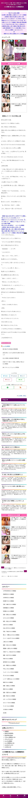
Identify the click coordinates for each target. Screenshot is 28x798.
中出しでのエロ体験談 (8, 668)
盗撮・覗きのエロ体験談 (9, 695)
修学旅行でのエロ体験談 (9, 662)
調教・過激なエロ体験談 (9, 685)
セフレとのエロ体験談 (8, 618)
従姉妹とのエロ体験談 (8, 611)
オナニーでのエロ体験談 (9, 702)
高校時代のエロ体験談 (8, 594)
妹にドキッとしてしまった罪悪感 (11, 367)
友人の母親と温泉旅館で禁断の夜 (11, 358)
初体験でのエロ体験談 (8, 601)
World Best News (9, 735)
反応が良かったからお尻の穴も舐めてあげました (13, 353)
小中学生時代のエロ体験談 (9, 590)
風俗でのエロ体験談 (8, 689)
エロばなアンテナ (9, 745)
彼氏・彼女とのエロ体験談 (9, 621)
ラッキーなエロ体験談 (8, 706)
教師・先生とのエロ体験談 (9, 645)
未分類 (4, 712)
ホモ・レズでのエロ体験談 (9, 699)
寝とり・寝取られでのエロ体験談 (11, 634)
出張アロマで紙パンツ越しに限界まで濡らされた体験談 (13, 362)
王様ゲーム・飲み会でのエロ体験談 (11, 651)
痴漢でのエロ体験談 (8, 682)
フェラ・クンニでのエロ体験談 (10, 672)
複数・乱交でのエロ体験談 (9, 655)
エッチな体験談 (6, 346)
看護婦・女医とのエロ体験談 (10, 648)
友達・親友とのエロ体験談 (9, 614)
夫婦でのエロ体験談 (8, 624)
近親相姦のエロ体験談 (8, 607)
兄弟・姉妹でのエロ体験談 (9, 604)
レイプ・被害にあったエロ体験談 (11, 679)
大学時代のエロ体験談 (8, 597)
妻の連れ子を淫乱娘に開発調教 (10, 349)
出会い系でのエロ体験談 (9, 628)
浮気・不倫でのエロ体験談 (9, 631)
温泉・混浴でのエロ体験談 (9, 692)
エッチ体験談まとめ (9, 743)
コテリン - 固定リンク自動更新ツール (25, 233)
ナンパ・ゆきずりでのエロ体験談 (11, 638)
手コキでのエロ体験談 (8, 675)
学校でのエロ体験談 (8, 658)
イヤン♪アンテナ (9, 739)
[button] (25, 386)
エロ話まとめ (8, 747)
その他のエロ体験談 (8, 709)
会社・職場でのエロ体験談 (9, 665)
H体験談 (7, 731)
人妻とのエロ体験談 (6, 342)
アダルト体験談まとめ (10, 737)
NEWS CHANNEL (9, 733)
